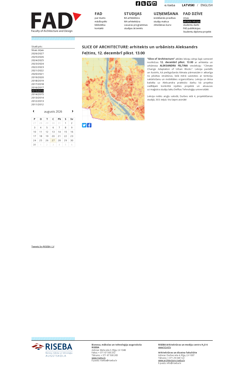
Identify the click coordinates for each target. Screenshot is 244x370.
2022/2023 (37, 67)
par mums (100, 17)
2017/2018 (37, 84)
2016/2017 (37, 87)
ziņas (186, 17)
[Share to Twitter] (84, 125)
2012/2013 (37, 101)
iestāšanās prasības (165, 17)
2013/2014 (37, 97)
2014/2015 (37, 94)
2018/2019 (37, 80)
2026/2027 (37, 53)
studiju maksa (161, 21)
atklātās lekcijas (191, 21)
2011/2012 (37, 104)
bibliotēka (100, 24)
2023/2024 (37, 63)
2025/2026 (37, 56)
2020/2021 (37, 73)
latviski (188, 5)
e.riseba (170, 5)
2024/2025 (37, 60)
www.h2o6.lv (164, 347)
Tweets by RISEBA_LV (42, 246)
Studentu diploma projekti (197, 31)
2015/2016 (37, 90)
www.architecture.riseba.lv (171, 360)
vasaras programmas (136, 24)
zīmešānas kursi (162, 24)
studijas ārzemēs (133, 28)
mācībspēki (101, 21)
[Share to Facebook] (89, 125)
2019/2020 (37, 77)
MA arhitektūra (132, 21)
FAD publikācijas (192, 28)
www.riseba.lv (99, 357)
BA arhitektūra (132, 17)
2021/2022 (37, 70)
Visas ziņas (37, 50)
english (207, 5)
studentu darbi (191, 24)
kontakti (99, 28)
